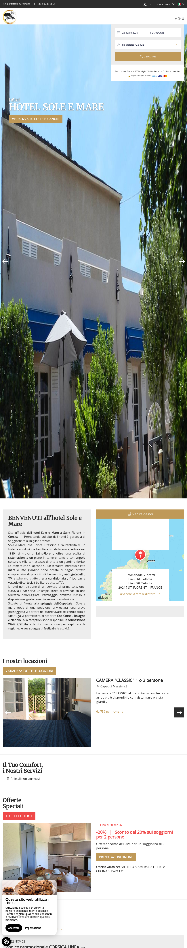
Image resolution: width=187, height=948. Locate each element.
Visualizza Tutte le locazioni (36, 119)
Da (123, 32)
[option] (93, 261)
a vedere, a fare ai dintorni (138, 594)
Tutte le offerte (19, 816)
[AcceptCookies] (6, 941)
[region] (29, 907)
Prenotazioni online (116, 857)
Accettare (14, 928)
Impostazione (33, 928)
